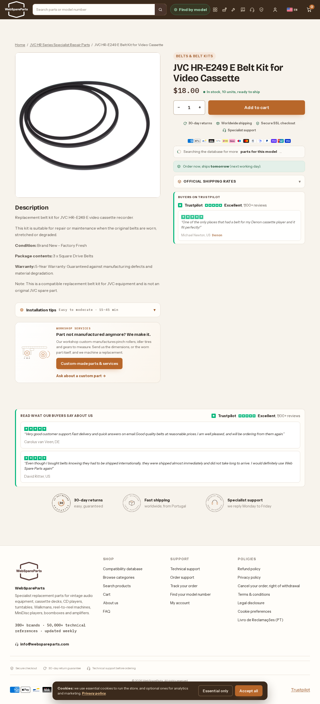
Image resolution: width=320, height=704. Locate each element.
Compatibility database (122, 569)
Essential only (215, 690)
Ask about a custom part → (81, 376)
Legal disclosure (251, 603)
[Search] (160, 9)
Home (20, 45)
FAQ (106, 611)
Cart (106, 594)
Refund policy (249, 569)
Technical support (185, 569)
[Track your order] (224, 10)
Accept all (249, 690)
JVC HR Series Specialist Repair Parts (60, 45)
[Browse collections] (215, 10)
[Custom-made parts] (233, 10)
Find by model (193, 9)
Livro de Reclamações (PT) (260, 620)
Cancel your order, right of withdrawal (269, 586)
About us (110, 603)
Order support (182, 577)
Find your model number (190, 594)
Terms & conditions (254, 594)
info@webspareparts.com (44, 644)
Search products (117, 586)
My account (180, 603)
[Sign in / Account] (275, 10)
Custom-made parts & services (89, 363)
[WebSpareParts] (16, 9)
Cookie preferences (254, 611)
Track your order (184, 586)
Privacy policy (249, 577)
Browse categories (118, 577)
